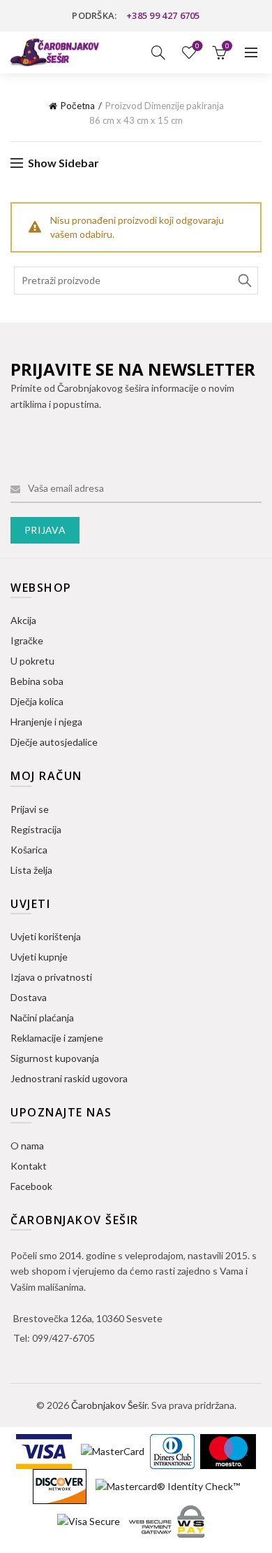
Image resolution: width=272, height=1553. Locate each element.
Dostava (28, 997)
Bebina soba (36, 681)
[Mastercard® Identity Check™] (167, 1485)
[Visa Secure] (90, 1520)
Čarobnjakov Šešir (109, 1405)
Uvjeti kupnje (39, 957)
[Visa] (45, 1450)
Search (244, 281)
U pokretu (32, 661)
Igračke (26, 640)
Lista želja (197, 46)
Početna (78, 105)
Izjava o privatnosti (51, 977)
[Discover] (60, 1485)
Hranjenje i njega (46, 722)
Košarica (28, 850)
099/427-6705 (63, 1338)
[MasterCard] (113, 1450)
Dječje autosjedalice (54, 742)
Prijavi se (29, 809)
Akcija (23, 620)
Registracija (35, 829)
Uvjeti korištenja (45, 936)
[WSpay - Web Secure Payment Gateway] (167, 1520)
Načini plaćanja (42, 1017)
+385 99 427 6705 (163, 15)
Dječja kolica (36, 701)
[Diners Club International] (173, 1450)
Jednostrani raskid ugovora (69, 1078)
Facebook (31, 1186)
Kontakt (28, 1166)
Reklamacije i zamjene (56, 1038)
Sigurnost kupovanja (54, 1058)
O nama (27, 1145)
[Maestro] (228, 1450)
